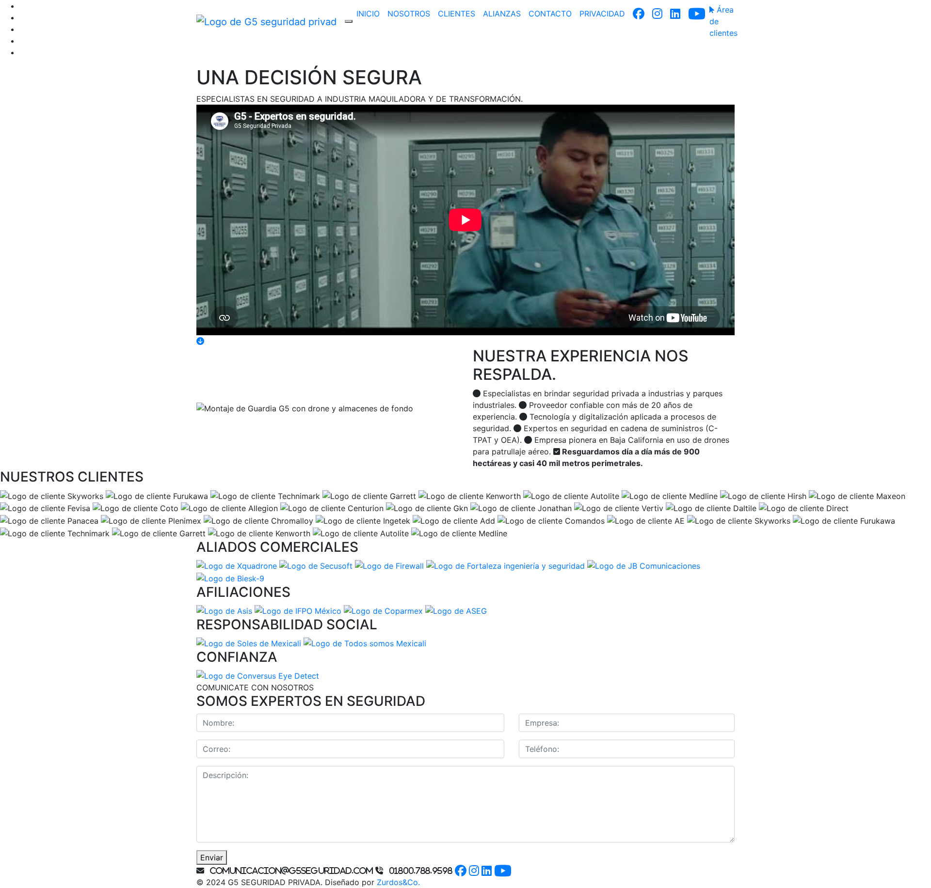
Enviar (211, 857)
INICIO (368, 13)
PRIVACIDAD (602, 13)
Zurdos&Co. (398, 882)
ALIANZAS (502, 13)
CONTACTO (550, 13)
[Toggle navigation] (349, 21)
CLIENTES (456, 13)
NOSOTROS (408, 13)
